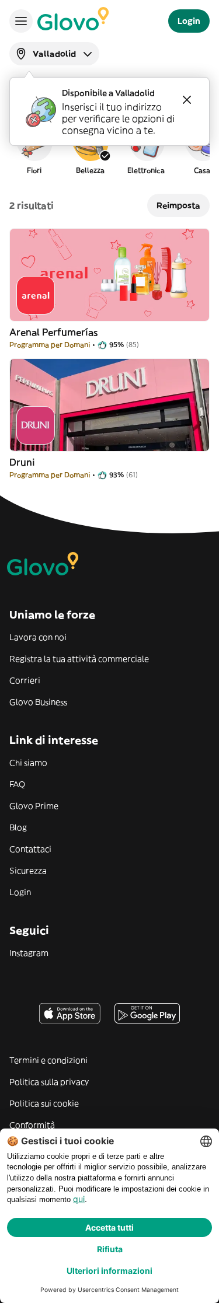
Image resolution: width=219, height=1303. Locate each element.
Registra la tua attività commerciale (79, 659)
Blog (18, 827)
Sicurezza (28, 870)
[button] (33, 148)
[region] (109, 148)
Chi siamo (28, 762)
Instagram (28, 953)
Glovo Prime (33, 806)
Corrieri (24, 680)
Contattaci (30, 849)
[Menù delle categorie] (21, 21)
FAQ (17, 784)
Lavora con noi (38, 637)
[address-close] (187, 99)
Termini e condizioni (48, 1060)
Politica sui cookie (44, 1103)
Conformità (32, 1125)
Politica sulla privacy (49, 1082)
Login (20, 892)
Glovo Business (38, 702)
